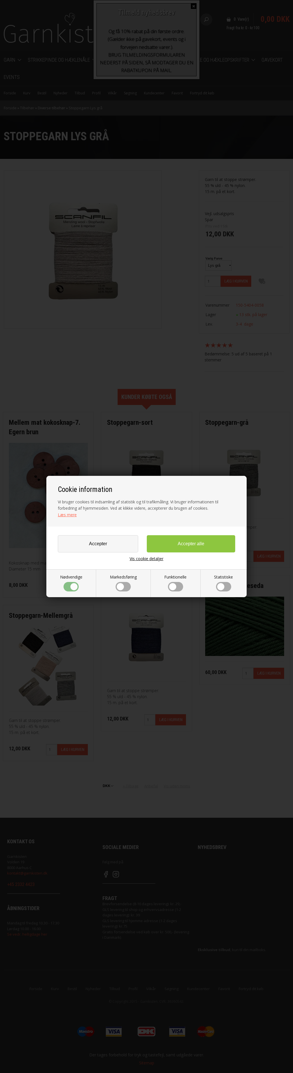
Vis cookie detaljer (146, 559)
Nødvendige (71, 577)
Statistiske (223, 577)
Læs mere (67, 514)
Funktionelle (175, 577)
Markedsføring (123, 577)
